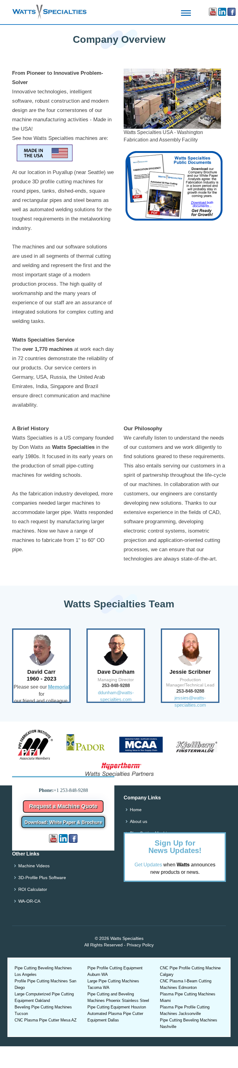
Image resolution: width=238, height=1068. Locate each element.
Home (136, 809)
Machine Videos (34, 866)
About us (138, 821)
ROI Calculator (32, 889)
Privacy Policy (140, 944)
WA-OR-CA (29, 901)
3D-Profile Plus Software (42, 877)
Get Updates (148, 864)
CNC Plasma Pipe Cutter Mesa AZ (46, 1020)
